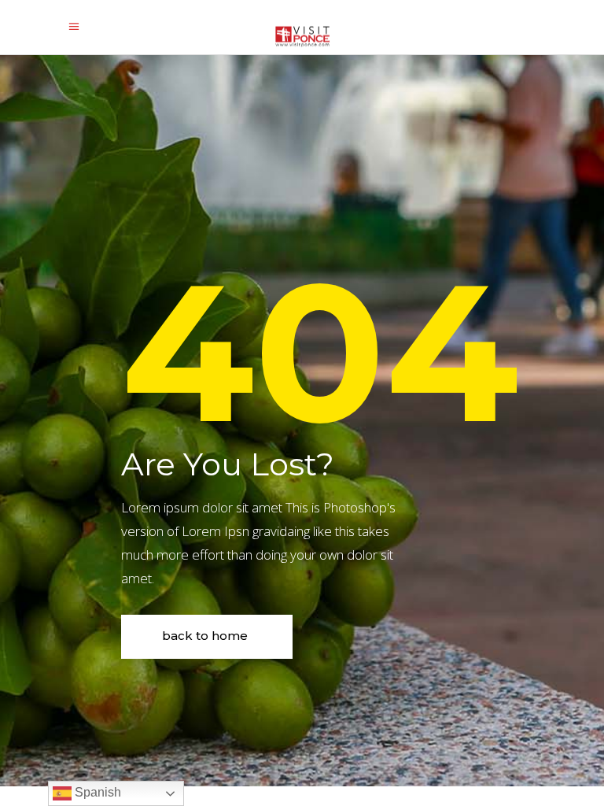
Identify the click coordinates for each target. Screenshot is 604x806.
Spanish (96, 792)
